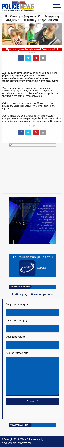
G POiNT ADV (9, 443)
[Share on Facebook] (21, 58)
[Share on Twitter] (28, 58)
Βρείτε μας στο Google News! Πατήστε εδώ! (32, 49)
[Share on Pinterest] (36, 58)
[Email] (43, 58)
